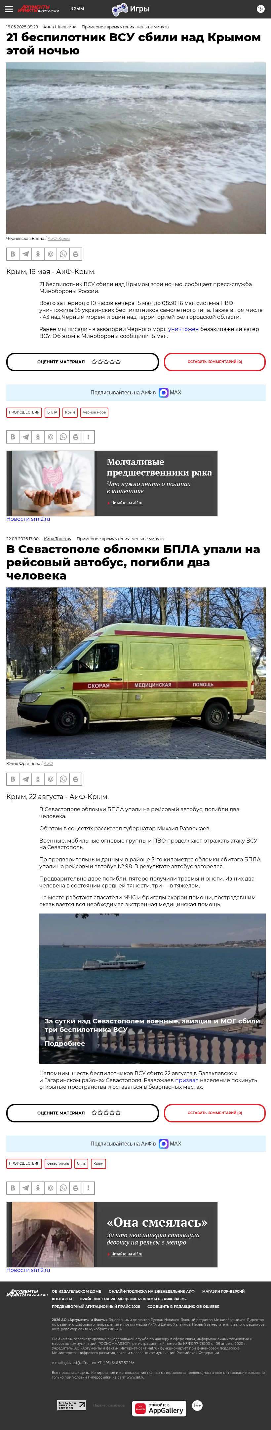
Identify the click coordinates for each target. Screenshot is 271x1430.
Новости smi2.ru (28, 519)
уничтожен (184, 329)
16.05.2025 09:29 (22, 26)
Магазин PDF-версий (223, 1291)
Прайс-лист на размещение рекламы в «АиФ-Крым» (133, 1299)
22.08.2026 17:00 (22, 538)
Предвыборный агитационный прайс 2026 (96, 1307)
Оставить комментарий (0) (215, 362)
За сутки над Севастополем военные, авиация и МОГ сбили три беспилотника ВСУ (152, 1025)
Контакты (62, 1299)
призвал (187, 1080)
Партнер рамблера (109, 1405)
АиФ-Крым (59, 238)
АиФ (48, 763)
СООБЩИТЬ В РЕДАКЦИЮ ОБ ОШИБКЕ (183, 1307)
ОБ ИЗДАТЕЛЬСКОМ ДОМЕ (76, 1291)
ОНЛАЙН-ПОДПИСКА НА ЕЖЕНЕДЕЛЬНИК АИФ (152, 1291)
